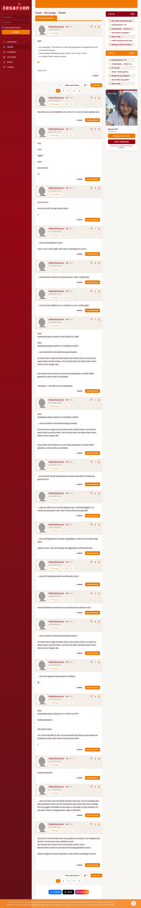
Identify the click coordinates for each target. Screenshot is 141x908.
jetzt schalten (122, 142)
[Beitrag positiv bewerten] (98, 26)
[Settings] (63, 33)
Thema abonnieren (72, 85)
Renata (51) (113, 129)
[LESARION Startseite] (16, 6)
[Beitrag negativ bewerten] (91, 26)
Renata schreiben (121, 136)
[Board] (71, 33)
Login (16, 32)
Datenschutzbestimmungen (33, 904)
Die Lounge (50, 12)
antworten (96, 85)
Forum (38, 12)
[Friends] (67, 33)
